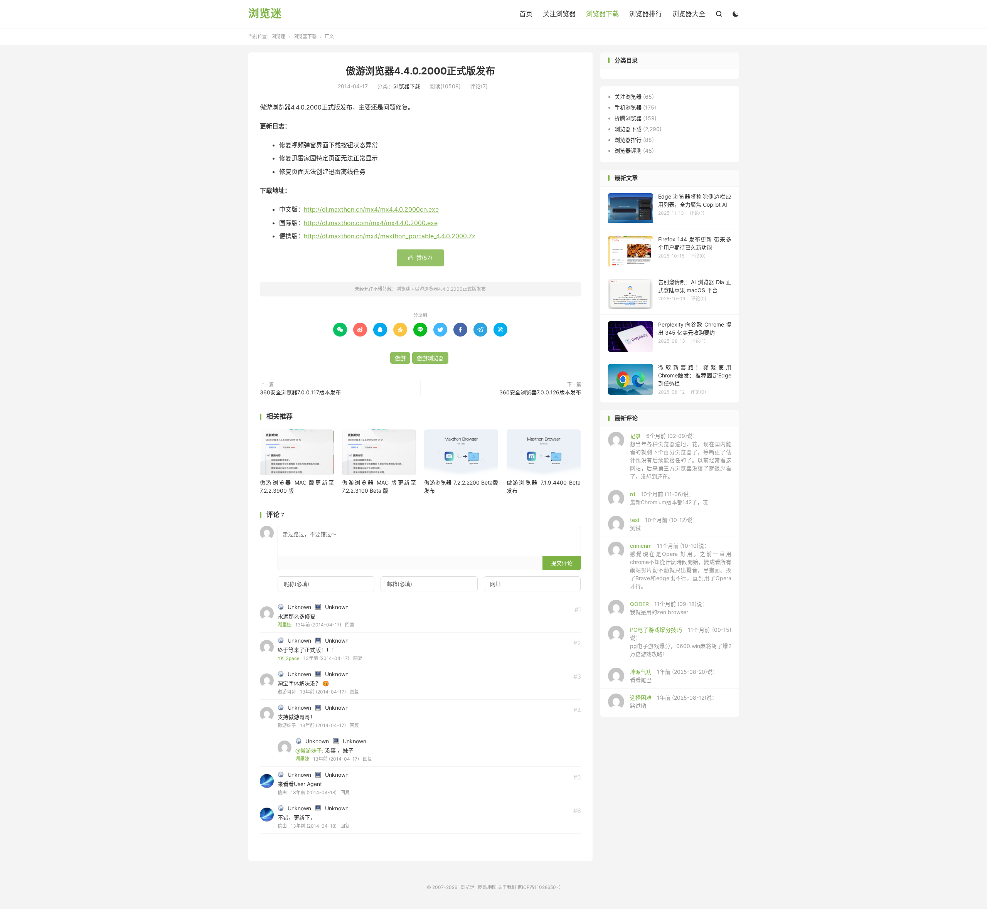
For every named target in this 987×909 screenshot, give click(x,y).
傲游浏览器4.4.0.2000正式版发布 (420, 71)
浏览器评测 (628, 150)
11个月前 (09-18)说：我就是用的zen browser (668, 608)
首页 (525, 14)
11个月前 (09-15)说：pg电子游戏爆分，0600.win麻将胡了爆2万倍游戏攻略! (680, 641)
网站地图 (487, 887)
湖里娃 (284, 625)
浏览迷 (265, 14)
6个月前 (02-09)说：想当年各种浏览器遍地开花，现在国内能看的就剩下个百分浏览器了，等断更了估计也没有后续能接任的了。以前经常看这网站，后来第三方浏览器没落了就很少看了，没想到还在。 (680, 456)
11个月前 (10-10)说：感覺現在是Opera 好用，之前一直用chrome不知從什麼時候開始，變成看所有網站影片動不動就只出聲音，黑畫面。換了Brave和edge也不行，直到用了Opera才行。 (680, 565)
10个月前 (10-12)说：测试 (664, 524)
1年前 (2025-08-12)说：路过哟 (673, 701)
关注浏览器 (559, 14)
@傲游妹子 (308, 750)
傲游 (400, 358)
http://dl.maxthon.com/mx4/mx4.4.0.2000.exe (371, 223)
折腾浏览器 (628, 118)
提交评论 (562, 563)
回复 (349, 625)
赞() (420, 257)
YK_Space (289, 658)
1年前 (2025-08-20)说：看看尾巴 (674, 675)
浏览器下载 (602, 14)
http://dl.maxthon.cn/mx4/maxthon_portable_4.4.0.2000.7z (389, 236)
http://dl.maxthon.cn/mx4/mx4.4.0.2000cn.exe (371, 209)
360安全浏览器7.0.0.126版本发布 (540, 392)
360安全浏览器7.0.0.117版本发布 (300, 392)
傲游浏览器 (430, 358)
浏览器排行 (645, 14)
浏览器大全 (688, 14)
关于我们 (507, 887)
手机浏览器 (628, 107)
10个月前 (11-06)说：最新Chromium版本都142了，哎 (669, 498)
